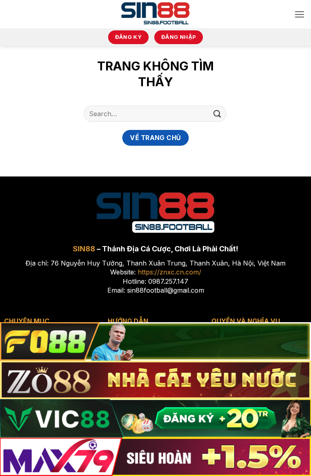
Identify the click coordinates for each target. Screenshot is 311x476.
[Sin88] (155, 14)
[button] (299, 14)
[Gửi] (217, 113)
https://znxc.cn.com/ (169, 272)
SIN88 (84, 248)
